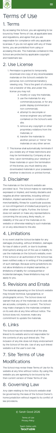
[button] (51, 4)
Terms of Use (28, 418)
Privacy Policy (28, 421)
